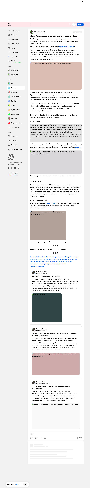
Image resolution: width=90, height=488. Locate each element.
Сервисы (36, 33)
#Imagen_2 (75, 257)
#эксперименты (62, 259)
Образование (40, 383)
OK (25, 484)
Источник (78, 148)
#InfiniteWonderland (42, 257)
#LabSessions (34, 259)
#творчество (72, 259)
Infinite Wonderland (72, 39)
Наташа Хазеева (39, 31)
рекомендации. (12, 175)
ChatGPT (38, 273)
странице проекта (51, 203)
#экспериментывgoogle (38, 264)
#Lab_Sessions (44, 259)
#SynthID (53, 259)
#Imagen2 (67, 257)
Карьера (38, 330)
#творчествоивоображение (39, 261)
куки (17, 484)
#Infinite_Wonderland (57, 257)
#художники (53, 261)
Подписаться (77, 32)
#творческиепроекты (37, 266)
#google (32, 257)
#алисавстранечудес (65, 261)
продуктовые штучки (66, 47)
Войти (80, 24)
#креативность (51, 264)
